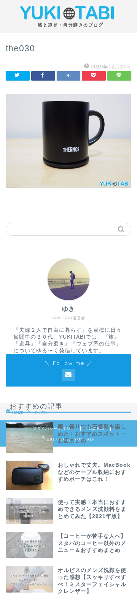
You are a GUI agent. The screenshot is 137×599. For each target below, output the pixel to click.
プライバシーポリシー (54, 428)
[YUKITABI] (68, 27)
